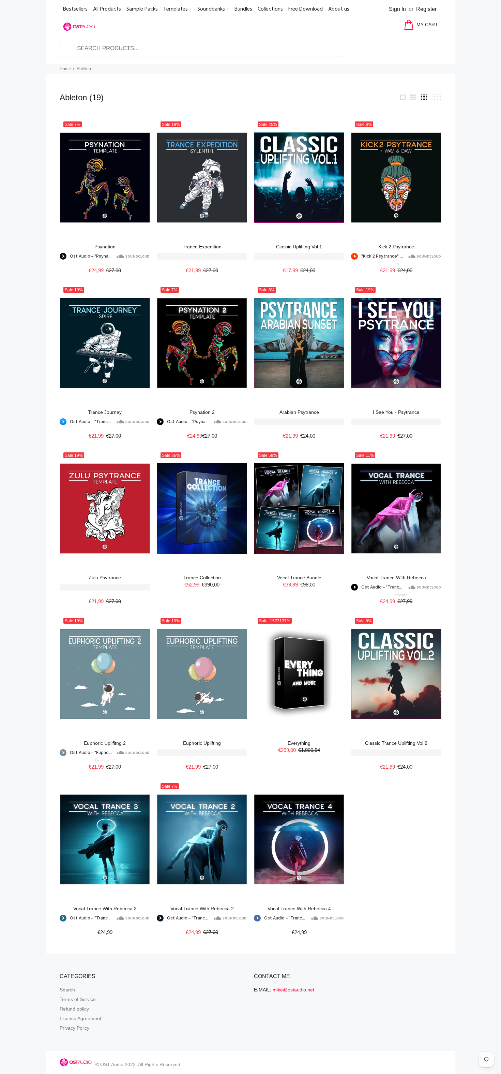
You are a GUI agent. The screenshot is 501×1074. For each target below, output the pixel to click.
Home (65, 69)
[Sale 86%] (202, 508)
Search (67, 989)
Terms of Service (78, 999)
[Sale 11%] (396, 508)
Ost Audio (102, 760)
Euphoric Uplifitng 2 (105, 743)
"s (397, 264)
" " (105, 926)
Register (426, 9)
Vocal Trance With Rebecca (396, 577)
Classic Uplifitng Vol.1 (299, 246)
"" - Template (397, 595)
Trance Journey (105, 412)
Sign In (397, 9)
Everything (299, 743)
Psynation (105, 246)
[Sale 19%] (202, 177)
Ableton (84, 69)
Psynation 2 (202, 412)
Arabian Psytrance (299, 412)
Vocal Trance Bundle (299, 577)
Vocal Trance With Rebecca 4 (299, 908)
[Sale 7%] (105, 177)
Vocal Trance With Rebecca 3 (105, 908)
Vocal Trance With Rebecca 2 (202, 908)
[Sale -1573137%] (299, 674)
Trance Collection (202, 577)
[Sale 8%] (396, 177)
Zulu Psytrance (105, 577)
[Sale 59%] (299, 508)
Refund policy (74, 1009)
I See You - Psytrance (396, 412)
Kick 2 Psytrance (396, 246)
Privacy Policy (74, 1028)
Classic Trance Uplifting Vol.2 (396, 743)
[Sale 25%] (299, 177)
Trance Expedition (202, 246)
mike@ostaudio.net (293, 989)
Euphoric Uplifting (202, 743)
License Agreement (80, 1018)
